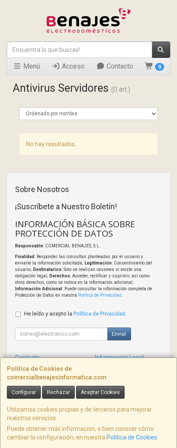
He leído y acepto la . (75, 313)
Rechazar (58, 392)
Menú (30, 66)
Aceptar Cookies (100, 392)
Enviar (119, 334)
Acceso (72, 66)
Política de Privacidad (100, 295)
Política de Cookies (132, 437)
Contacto (119, 66)
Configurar (24, 392)
